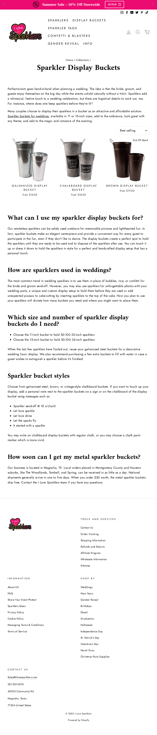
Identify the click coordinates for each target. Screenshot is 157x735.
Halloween (87, 625)
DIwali (84, 612)
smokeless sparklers (27, 228)
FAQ (10, 593)
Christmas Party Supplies (95, 656)
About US (13, 587)
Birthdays (86, 606)
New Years (87, 593)
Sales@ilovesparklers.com (23, 677)
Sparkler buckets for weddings (28, 116)
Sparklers (58, 20)
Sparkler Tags (63, 28)
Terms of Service (17, 631)
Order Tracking (90, 534)
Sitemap (85, 565)
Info (88, 43)
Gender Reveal (63, 43)
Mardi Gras (87, 650)
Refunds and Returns (93, 547)
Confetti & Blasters (69, 36)
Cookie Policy (16, 618)
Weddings (86, 587)
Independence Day (92, 631)
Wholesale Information (94, 559)
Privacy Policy (16, 612)
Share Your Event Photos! (22, 600)
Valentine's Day (89, 644)
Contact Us (87, 527)
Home (69, 60)
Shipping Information (93, 540)
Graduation (87, 618)
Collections (82, 60)
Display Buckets (89, 20)
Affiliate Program (91, 553)
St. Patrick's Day (90, 638)
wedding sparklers (57, 281)
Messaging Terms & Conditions (26, 625)
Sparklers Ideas (16, 606)
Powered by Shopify (78, 720)
